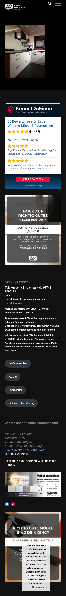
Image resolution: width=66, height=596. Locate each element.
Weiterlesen (40, 153)
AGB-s (13, 376)
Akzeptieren (38, 587)
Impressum (15, 390)
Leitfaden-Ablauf (18, 363)
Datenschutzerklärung (21, 403)
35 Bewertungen (20, 121)
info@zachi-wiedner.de (16, 454)
